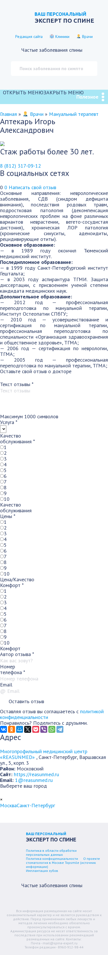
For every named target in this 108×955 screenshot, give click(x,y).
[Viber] (43, 729)
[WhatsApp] (51, 729)
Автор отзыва (17, 654)
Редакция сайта (29, 36)
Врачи (87, 36)
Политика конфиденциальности (52, 858)
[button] (43, 92)
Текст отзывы (16, 384)
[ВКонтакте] (3, 729)
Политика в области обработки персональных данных (51, 852)
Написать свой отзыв (32, 187)
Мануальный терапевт (73, 114)
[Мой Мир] (19, 729)
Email (6, 684)
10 (7, 499)
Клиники (61, 36)
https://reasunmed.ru (36, 774)
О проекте (91, 858)
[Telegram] (59, 729)
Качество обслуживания (17, 438)
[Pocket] (35, 729)
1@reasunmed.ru (34, 780)
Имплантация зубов (42, 870)
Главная (8, 114)
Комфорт (12, 585)
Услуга (8, 422)
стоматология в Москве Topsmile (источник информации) (61, 864)
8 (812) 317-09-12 (20, 165)
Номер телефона (12, 669)
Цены (7, 516)
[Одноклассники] (11, 729)
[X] (27, 729)
